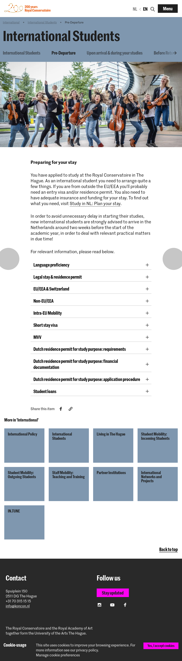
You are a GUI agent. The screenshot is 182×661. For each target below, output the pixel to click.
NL (135, 9)
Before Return (165, 52)
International (11, 22)
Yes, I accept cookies (161, 646)
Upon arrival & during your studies (115, 52)
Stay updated (113, 592)
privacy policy (87, 650)
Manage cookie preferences (58, 655)
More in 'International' (21, 419)
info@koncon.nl (18, 606)
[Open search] (152, 9)
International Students (42, 22)
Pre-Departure (64, 52)
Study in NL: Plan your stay (95, 203)
